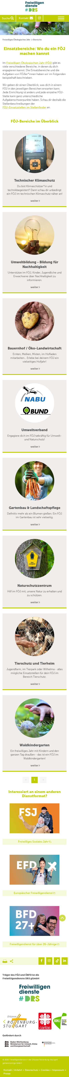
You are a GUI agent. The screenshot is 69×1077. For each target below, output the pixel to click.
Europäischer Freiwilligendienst (33, 893)
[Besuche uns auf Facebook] (42, 961)
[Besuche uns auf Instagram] (49, 961)
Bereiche (37, 39)
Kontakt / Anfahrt (13, 1070)
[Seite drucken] (6, 960)
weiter (34, 200)
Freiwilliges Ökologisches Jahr (16, 39)
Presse (7, 1073)
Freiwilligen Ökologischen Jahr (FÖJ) (29, 62)
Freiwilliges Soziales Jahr (33, 841)
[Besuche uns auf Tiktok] (57, 961)
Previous (3, 1021)
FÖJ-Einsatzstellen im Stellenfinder (24, 107)
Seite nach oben (62, 918)
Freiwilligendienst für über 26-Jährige (33, 944)
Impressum (58, 1070)
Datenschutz (31, 1070)
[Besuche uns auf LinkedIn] (65, 961)
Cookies (45, 1070)
